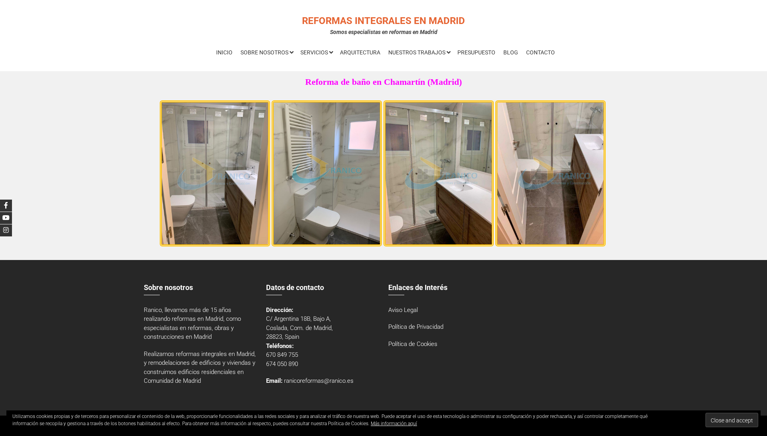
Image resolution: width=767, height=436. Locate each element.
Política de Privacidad (415, 326)
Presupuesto (476, 52)
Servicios (314, 52)
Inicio (224, 52)
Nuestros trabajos (416, 52)
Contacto (540, 52)
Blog (510, 52)
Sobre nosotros (264, 52)
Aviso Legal (403, 310)
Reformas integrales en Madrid (383, 20)
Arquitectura (360, 52)
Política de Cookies (412, 344)
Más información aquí (394, 423)
